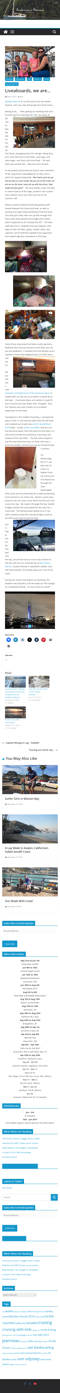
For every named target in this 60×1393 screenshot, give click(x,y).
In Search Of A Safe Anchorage (16, 1152)
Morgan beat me (13, 101)
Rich (21, 96)
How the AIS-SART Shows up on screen (20, 1143)
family (44, 1329)
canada (31, 1323)
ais (3, 1311)
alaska (9, 1311)
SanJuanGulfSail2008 (17, 1353)
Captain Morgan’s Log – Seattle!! (22, 742)
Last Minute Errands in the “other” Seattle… (38, 692)
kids (30, 1341)
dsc (39, 1330)
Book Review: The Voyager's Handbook (20, 1147)
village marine (14, 1364)
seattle (14, 1359)
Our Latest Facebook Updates (20, 1166)
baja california (28, 1311)
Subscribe (10, 944)
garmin (9, 1335)
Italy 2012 (43, 1334)
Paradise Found (9, 1157)
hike (14, 1335)
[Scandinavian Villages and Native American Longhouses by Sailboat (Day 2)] (15, 682)
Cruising (9, 79)
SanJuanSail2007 (33, 1353)
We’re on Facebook (14, 1238)
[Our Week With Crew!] (30, 869)
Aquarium (17, 1312)
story (47, 79)
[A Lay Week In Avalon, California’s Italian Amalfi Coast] (30, 816)
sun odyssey (29, 1358)
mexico (38, 1341)
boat (42, 1316)
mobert (45, 1341)
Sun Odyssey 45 (11, 84)
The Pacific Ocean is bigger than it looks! (21, 1138)
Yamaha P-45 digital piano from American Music (27, 393)
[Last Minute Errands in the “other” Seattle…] (39, 682)
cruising (44, 1322)
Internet (29, 1335)
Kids (29, 79)
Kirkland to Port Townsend (12, 721)
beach (37, 1316)
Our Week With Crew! (19, 901)
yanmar (24, 1364)
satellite (44, 1353)
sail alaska (35, 1347)
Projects (37, 79)
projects (14, 1348)
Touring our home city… (41, 749)
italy (35, 1334)
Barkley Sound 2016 (21, 1316)
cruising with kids (17, 1329)
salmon (5, 1353)
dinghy (34, 1330)
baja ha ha (40, 1311)
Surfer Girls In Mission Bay (22, 799)
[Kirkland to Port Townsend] (15, 712)
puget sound (22, 1348)
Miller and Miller (32, 427)
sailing (49, 1347)
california (20, 1323)
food (4, 1335)
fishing (52, 1329)
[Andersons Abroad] (30, 1)
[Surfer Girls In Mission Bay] (30, 767)
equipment (20, 79)
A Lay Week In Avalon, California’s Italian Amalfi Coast (26, 849)
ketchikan (24, 1341)
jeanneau (11, 1340)
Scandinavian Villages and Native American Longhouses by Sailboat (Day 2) (15, 693)
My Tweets (7, 1188)
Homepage (21, 1335)
